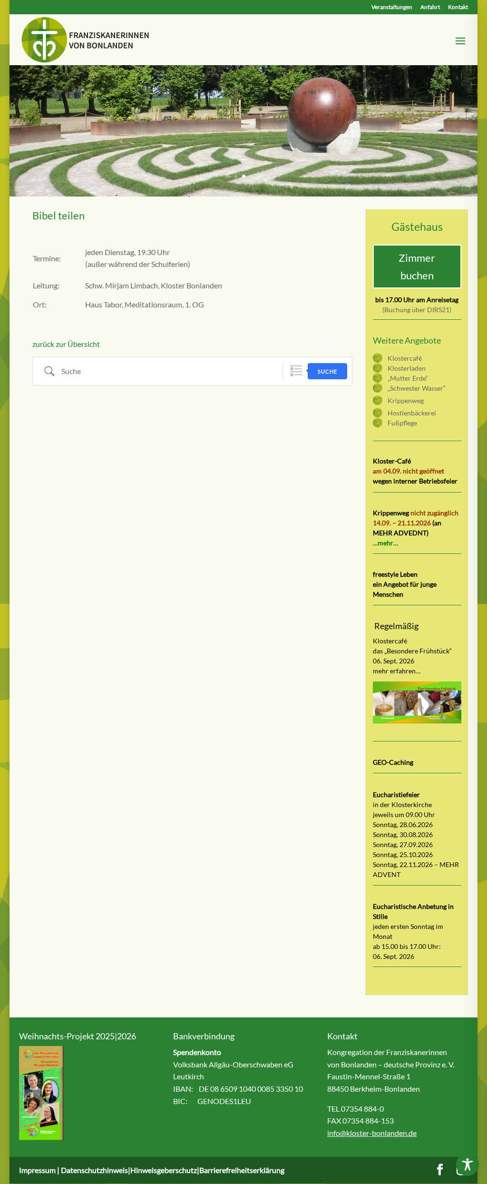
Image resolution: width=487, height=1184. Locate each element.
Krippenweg (406, 400)
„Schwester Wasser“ (417, 388)
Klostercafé (405, 358)
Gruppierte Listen (296, 371)
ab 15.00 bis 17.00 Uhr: (407, 946)
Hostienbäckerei (412, 413)
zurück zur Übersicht (66, 343)
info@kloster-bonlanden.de (372, 1132)
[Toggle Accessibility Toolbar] (467, 1164)
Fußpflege (402, 423)
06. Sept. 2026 (393, 956)
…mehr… (385, 543)
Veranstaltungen (391, 7)
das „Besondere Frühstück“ (412, 651)
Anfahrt (430, 7)
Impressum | (40, 1169)
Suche (327, 371)
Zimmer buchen (417, 266)
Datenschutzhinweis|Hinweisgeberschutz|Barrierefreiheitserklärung (172, 1169)
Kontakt (458, 7)
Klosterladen (407, 368)
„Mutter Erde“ (408, 378)
